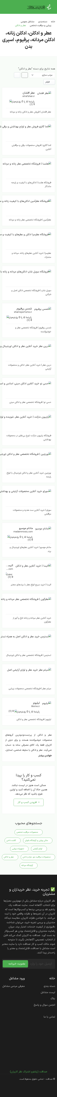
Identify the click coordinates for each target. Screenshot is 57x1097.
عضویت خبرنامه (17, 964)
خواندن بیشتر (45, 756)
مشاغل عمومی (27, 21)
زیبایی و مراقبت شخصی (40, 25)
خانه (53, 21)
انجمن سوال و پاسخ (44, 1005)
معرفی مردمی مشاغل (13, 986)
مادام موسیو (26, 528)
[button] (44, 93)
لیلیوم (36, 703)
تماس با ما (49, 1017)
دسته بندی (49, 986)
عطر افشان (29, 93)
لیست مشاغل (48, 992)
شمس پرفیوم (24, 309)
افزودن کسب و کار (27, 802)
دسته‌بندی (42, 21)
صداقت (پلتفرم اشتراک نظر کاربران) (28, 1072)
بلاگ (53, 999)
